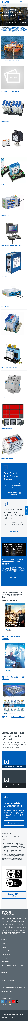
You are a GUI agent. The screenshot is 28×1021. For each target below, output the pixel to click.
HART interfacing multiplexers (7, 184)
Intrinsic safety (4, 337)
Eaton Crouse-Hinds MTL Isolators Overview (10, 91)
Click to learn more (14, 823)
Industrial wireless (5, 306)
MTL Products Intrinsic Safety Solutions (13, 678)
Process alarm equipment (6, 428)
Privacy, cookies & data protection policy (12, 1014)
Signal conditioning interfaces (7, 458)
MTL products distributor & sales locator (18, 27)
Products (5, 5)
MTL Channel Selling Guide (19, 31)
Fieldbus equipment (5, 121)
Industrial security (5, 276)
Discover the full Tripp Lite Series (14, 494)
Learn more (14, 532)
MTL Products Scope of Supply (13, 717)
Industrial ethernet (5, 215)
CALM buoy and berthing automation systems (10, 60)
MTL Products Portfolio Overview (11, 638)
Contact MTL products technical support (11, 28)
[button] (26, 510)
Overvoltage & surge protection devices (9, 397)
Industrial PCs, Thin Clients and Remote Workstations (11, 245)
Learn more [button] (14, 577)
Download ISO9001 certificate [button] (14, 895)
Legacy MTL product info (13, 29)
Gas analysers (4, 152)
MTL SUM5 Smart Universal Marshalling (9, 367)
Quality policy (14, 30)
